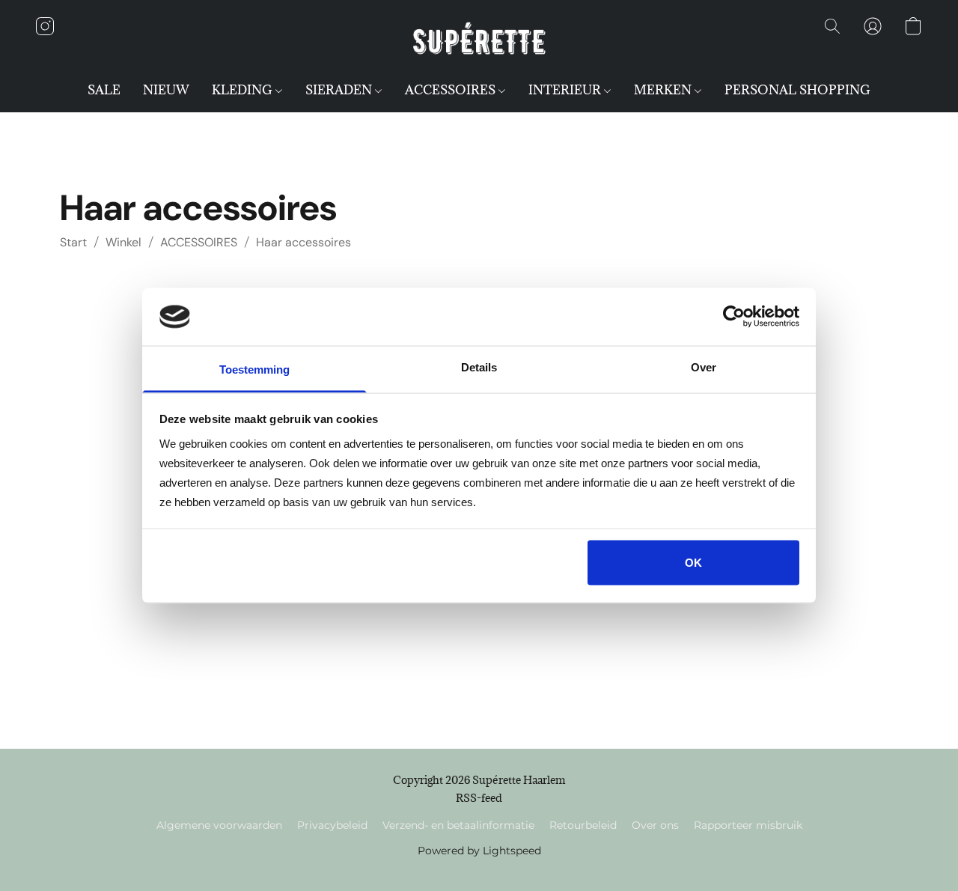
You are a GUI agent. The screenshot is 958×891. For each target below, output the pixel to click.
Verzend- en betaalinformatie (458, 825)
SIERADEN (340, 90)
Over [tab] (703, 366)
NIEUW (166, 90)
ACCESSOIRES (451, 90)
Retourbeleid (583, 825)
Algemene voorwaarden (219, 825)
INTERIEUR (566, 90)
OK (693, 562)
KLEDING (243, 90)
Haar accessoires (303, 242)
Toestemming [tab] (254, 368)
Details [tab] (479, 366)
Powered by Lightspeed (479, 850)
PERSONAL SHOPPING (797, 90)
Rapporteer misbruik (748, 825)
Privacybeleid (332, 825)
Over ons (655, 825)
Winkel (123, 242)
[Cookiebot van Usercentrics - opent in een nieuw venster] (733, 316)
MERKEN (664, 90)
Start (73, 242)
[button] (479, 41)
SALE (104, 90)
